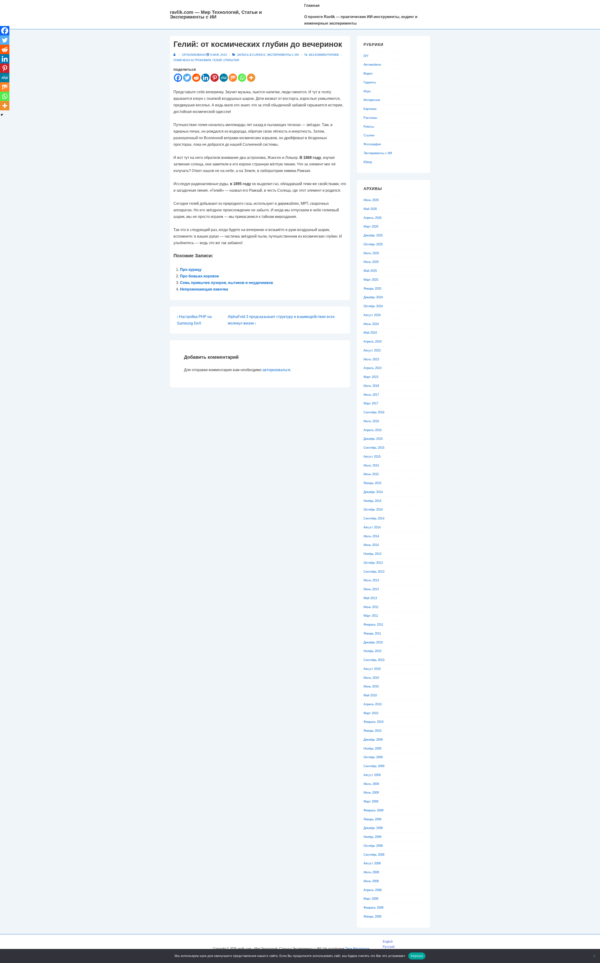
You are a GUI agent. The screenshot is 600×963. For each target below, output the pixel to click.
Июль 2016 (371, 421)
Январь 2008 (372, 916)
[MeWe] (224, 78)
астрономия (201, 60)
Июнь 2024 (371, 324)
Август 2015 (372, 456)
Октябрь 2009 (373, 757)
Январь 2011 (372, 633)
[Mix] (233, 78)
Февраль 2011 (373, 624)
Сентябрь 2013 (374, 571)
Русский (388, 946)
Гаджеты (370, 82)
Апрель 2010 (373, 704)
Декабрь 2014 (373, 492)
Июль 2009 (371, 784)
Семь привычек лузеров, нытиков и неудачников (226, 283)
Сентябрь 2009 (374, 766)
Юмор (368, 162)
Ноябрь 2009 (372, 748)
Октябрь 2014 (373, 509)
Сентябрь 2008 (374, 854)
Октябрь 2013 (373, 562)
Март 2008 (371, 898)
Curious (258, 54)
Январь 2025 (372, 288)
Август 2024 (372, 315)
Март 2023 (371, 377)
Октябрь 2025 (373, 244)
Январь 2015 (372, 483)
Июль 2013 (371, 580)
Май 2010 (370, 695)
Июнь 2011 (371, 607)
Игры (367, 91)
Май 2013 (370, 598)
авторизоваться (276, 370)
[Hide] (2, 115)
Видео (368, 73)
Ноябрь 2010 (372, 651)
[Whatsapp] (242, 78)
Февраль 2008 (373, 907)
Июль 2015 (371, 465)
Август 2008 (372, 863)
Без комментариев (324, 54)
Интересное (372, 100)
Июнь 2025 (371, 262)
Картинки (370, 109)
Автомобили (372, 64)
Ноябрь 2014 (372, 501)
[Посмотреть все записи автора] (175, 54)
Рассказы (370, 117)
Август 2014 (372, 527)
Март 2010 (371, 713)
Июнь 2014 (371, 545)
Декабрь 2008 (373, 828)
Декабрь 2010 (373, 642)
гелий (217, 60)
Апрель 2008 (373, 890)
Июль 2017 (371, 394)
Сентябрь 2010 (374, 660)
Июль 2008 (371, 872)
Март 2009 (371, 801)
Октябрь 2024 (373, 306)
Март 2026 (371, 226)
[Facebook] (178, 78)
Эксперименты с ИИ (283, 54)
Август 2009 (372, 775)
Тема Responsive (357, 948)
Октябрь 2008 (373, 845)
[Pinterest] (214, 78)
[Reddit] (196, 78)
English (388, 941)
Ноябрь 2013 (372, 554)
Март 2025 (371, 279)
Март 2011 (371, 615)
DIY (366, 56)
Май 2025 (370, 270)
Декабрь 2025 (373, 235)
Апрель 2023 (373, 368)
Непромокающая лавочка (204, 289)
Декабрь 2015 (373, 438)
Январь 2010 (372, 730)
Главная (311, 5)
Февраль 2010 (373, 722)
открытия (231, 60)
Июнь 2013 (371, 589)
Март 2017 (371, 403)
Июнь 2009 (371, 792)
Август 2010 (372, 669)
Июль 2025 (371, 253)
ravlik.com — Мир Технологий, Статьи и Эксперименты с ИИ (216, 14)
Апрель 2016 (373, 430)
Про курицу (191, 270)
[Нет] (594, 956)
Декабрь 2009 (373, 739)
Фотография (372, 144)
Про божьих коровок (199, 276)
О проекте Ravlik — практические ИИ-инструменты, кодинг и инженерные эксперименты (360, 20)
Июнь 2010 (371, 686)
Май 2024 (370, 332)
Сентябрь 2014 (374, 518)
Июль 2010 (371, 677)
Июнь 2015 (371, 474)
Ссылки (369, 135)
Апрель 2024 (373, 341)
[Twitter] (187, 78)
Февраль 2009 (373, 810)
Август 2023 (372, 350)
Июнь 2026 (371, 200)
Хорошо (417, 956)
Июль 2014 (371, 536)
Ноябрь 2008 (372, 837)
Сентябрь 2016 (374, 412)
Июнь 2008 (371, 881)
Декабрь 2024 (373, 297)
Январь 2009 (372, 819)
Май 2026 (370, 209)
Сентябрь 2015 (374, 447)
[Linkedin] (205, 78)
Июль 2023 (371, 359)
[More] (251, 78)
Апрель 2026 (373, 218)
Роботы (369, 126)
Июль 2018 (371, 386)
